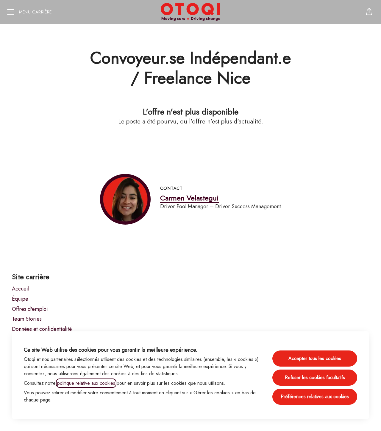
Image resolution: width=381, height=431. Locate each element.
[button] (369, 12)
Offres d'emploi (30, 309)
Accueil (20, 289)
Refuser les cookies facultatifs (315, 377)
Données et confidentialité (42, 329)
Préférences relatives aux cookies (315, 396)
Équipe (20, 299)
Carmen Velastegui (189, 198)
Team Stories (27, 319)
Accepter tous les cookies (314, 358)
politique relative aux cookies (86, 383)
